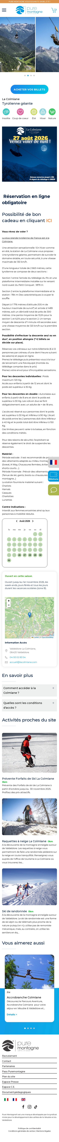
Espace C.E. (8, 1087)
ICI (49, 220)
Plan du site (8, 1076)
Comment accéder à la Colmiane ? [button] (19, 690)
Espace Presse (10, 1082)
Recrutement (9, 1056)
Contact (6, 1061)
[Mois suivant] (32, 521)
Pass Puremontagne (13, 1071)
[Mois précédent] (17, 521)
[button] (4, 10)
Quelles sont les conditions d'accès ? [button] (22, 705)
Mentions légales (43, 1131)
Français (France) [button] (53, 460)
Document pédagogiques (16, 1092)
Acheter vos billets (29, 89)
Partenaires (8, 1066)
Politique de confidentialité (29, 1128)
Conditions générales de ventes (21, 1131)
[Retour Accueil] (29, 10)
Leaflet (36, 637)
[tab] (25, 75)
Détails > (12, 1014)
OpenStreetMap (47, 637)
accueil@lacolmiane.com (23, 662)
